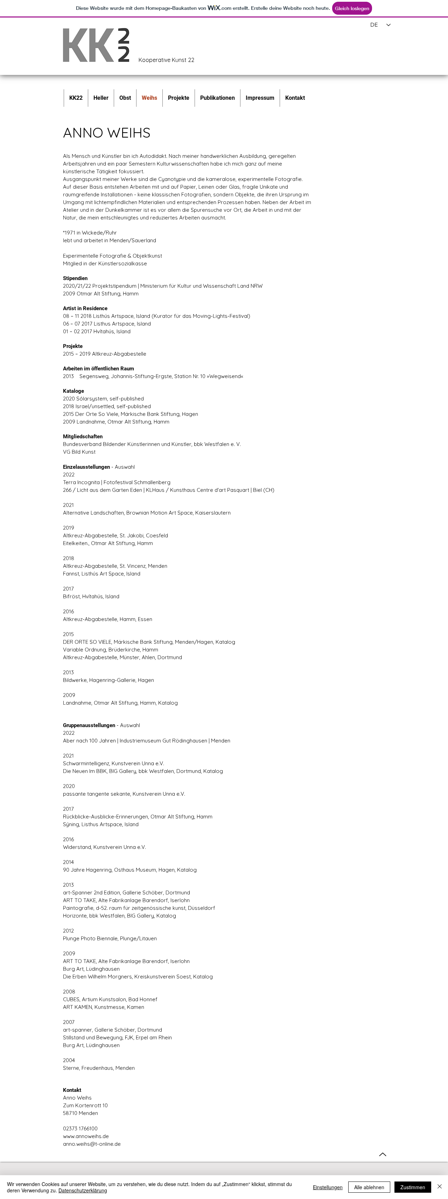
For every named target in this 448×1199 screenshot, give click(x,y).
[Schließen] (439, 1187)
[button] (178, 98)
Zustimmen (412, 1187)
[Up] (382, 1154)
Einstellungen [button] (328, 1187)
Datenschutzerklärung (82, 1190)
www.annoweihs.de (86, 1136)
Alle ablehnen (369, 1187)
